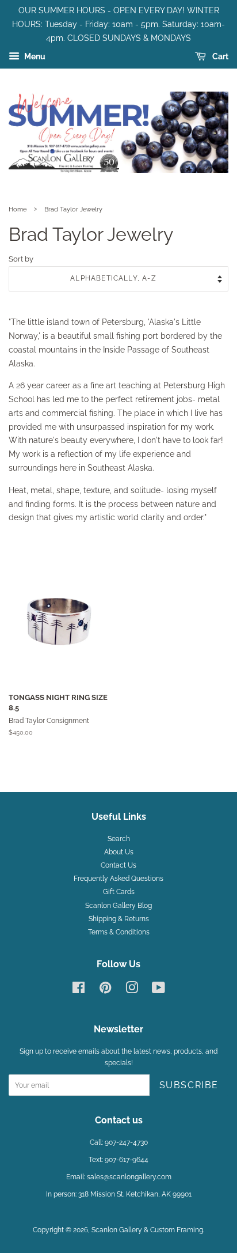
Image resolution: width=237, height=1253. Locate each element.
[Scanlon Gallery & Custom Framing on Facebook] (78, 990)
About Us (118, 852)
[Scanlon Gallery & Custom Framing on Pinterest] (105, 990)
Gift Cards (119, 892)
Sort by (21, 259)
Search (119, 839)
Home (17, 209)
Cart (219, 57)
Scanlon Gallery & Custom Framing (147, 1230)
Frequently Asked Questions (118, 879)
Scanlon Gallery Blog (118, 906)
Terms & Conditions (119, 932)
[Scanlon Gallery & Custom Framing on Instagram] (131, 990)
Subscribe (189, 1085)
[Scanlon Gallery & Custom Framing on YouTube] (158, 990)
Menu (33, 57)
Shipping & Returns (119, 919)
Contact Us (118, 865)
